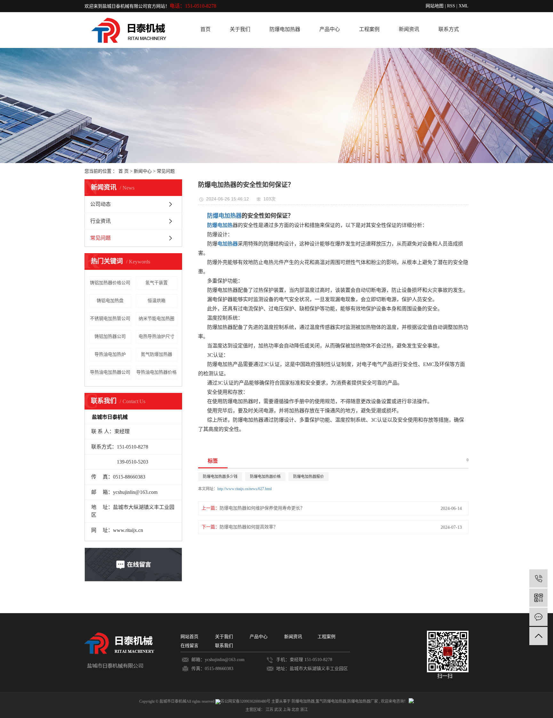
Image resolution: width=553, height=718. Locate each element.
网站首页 (189, 636)
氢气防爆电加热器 (331, 701)
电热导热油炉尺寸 (156, 336)
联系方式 (448, 29)
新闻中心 (143, 171)
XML (464, 6)
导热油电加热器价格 (156, 372)
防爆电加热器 (284, 29)
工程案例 (369, 29)
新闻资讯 (409, 29)
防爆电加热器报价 (308, 476)
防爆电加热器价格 (265, 476)
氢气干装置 (156, 282)
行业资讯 (100, 221)
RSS (451, 6)
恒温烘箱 (156, 300)
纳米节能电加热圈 (156, 318)
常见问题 (166, 171)
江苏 (270, 709)
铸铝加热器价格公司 (110, 282)
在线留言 (189, 645)
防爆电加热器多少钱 (220, 476)
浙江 (304, 709)
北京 (296, 709)
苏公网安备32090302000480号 (245, 701)
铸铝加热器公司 (110, 336)
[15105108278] (538, 578)
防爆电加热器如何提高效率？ (249, 527)
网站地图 (435, 6)
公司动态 (100, 204)
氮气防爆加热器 (156, 354)
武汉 (278, 709)
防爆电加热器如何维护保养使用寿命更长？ (262, 508)
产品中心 (329, 29)
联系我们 (224, 645)
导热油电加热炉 (110, 354)
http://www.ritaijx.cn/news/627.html (244, 489)
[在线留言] (538, 617)
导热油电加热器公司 (110, 372)
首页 (205, 29)
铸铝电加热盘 (110, 300)
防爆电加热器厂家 (362, 701)
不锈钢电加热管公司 (110, 318)
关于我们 (240, 29)
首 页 (123, 171)
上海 (287, 709)
